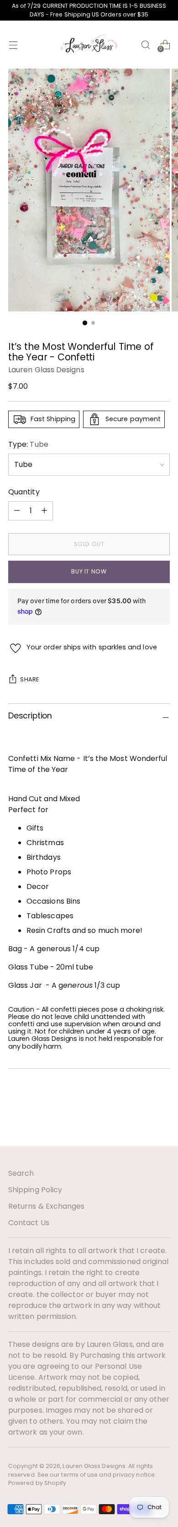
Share (29, 679)
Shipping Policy (35, 1189)
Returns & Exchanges (46, 1206)
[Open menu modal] (13, 44)
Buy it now (88, 571)
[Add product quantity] (17, 511)
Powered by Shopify (37, 1483)
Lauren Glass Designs (46, 369)
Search (21, 1173)
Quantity (24, 492)
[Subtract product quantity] (44, 511)
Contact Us (28, 1222)
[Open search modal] (145, 44)
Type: (28, 444)
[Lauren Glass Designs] (89, 44)
